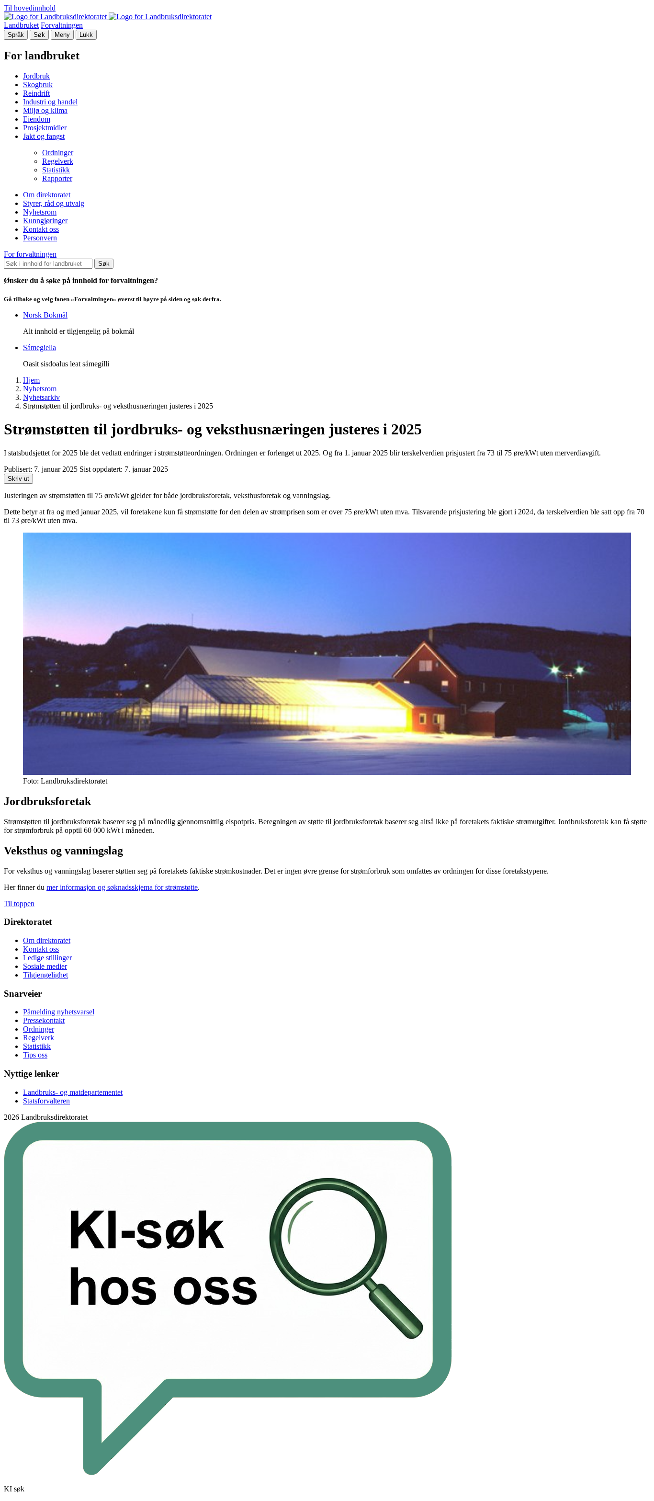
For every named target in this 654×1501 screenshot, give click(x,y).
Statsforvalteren (46, 1101)
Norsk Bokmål (45, 315)
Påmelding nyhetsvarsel (58, 1012)
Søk (39, 34)
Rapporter (57, 178)
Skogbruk (38, 84)
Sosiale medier (45, 966)
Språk (16, 34)
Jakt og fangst (44, 136)
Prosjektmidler (45, 128)
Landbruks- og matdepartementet (73, 1092)
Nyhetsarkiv (41, 397)
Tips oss (35, 1055)
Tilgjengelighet (45, 975)
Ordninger (57, 152)
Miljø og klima (45, 110)
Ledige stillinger (47, 958)
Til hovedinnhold (30, 8)
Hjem (31, 380)
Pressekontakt (44, 1020)
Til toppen (19, 903)
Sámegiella (39, 347)
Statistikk (56, 170)
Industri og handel (50, 102)
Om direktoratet (46, 195)
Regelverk (57, 161)
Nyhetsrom (39, 212)
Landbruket (21, 25)
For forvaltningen (30, 254)
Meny (62, 34)
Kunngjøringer (45, 220)
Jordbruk (36, 76)
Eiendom (36, 119)
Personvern (40, 238)
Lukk (86, 34)
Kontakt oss (41, 229)
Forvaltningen (62, 25)
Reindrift (36, 93)
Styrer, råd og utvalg (53, 203)
